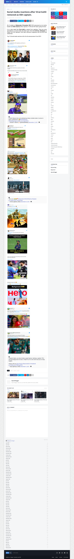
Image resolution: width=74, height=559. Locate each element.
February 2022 (27, 530)
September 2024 (27, 477)
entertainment (53, 85)
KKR (51, 112)
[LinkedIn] (28, 21)
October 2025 (27, 455)
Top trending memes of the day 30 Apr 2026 (40, 400)
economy (52, 81)
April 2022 (27, 527)
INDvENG (52, 97)
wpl (51, 152)
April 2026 (27, 444)
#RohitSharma (12, 121)
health (52, 93)
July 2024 (27, 480)
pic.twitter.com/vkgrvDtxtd (22, 121)
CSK (51, 74)
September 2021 (27, 539)
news (52, 119)
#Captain (34, 199)
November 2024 (27, 473)
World (18, 4)
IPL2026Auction (53, 110)
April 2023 (27, 506)
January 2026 (27, 449)
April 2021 (27, 544)
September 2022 (27, 518)
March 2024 (27, 487)
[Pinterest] (25, 21)
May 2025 (27, 463)
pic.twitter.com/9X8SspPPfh (16, 365)
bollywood (52, 68)
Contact (60, 557)
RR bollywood (53, 133)
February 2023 (27, 509)
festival (52, 86)
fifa (51, 88)
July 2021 (27, 540)
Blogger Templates (14, 557)
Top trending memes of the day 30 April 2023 (61, 37)
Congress (52, 71)
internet (52, 102)
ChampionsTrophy (54, 69)
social (15, 370)
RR (51, 131)
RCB (51, 128)
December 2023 (27, 492)
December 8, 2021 (25, 201)
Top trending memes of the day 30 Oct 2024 (61, 27)
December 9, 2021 (24, 366)
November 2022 (27, 515)
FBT (20, 557)
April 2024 (27, 485)
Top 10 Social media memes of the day (60, 32)
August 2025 (27, 458)
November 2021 (27, 535)
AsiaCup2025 (53, 62)
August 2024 (27, 479)
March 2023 (27, 508)
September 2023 (27, 497)
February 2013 (27, 547)
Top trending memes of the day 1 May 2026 (27, 400)
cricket (11, 9)
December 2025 (27, 451)
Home (7, 4)
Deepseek (52, 80)
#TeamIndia (21, 199)
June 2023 (27, 503)
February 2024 (27, 489)
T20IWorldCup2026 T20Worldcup (56, 146)
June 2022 (27, 523)
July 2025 (27, 460)
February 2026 (27, 448)
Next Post (45, 439)
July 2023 (27, 501)
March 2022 (27, 528)
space (52, 138)
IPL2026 (52, 109)
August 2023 (27, 499)
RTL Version (66, 557)
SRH (51, 141)
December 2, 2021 (33, 122)
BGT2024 (52, 64)
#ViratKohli (33, 363)
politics (52, 126)
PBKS (52, 124)
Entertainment (24, 4)
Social (11, 4)
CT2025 (52, 76)
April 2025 (27, 465)
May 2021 (27, 542)
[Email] (30, 21)
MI (51, 116)
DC (51, 78)
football (52, 90)
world (52, 150)
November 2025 (27, 453)
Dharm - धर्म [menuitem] (35, 1)
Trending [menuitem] (22, 1)
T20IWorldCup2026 (54, 145)
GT (51, 92)
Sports (29, 4)
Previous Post (8, 439)
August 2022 (27, 520)
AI (51, 61)
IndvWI (52, 100)
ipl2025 (52, 107)
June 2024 (27, 482)
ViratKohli (52, 148)
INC (51, 95)
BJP (51, 66)
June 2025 (27, 461)
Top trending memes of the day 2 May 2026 (13, 400)
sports (18, 370)
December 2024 (27, 472)
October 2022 (27, 516)
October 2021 (27, 537)
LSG (51, 114)
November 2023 (27, 494)
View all (45, 388)
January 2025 (27, 470)
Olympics (52, 121)
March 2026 (27, 446)
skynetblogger (15, 380)
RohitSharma (53, 129)
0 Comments (18, 17)
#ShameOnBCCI (26, 363)
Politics (14, 4)
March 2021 (27, 545)
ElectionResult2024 (54, 83)
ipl (51, 104)
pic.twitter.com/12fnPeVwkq (16, 200)
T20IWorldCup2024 (54, 143)
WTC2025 (52, 153)
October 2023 (27, 496)
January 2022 (27, 532)
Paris (51, 122)
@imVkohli (19, 363)
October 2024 (27, 475)
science (52, 134)
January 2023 (27, 511)
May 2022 (27, 525)
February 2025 (27, 468)
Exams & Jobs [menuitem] (28, 1)
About (57, 557)
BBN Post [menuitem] (16, 1)
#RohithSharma (23, 119)
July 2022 (27, 521)
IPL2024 (52, 105)
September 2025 (27, 456)
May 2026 (27, 443)
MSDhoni (52, 117)
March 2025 (27, 467)
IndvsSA (52, 98)
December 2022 (27, 513)
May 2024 (27, 484)
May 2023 (27, 504)
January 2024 (27, 491)
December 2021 (27, 533)
